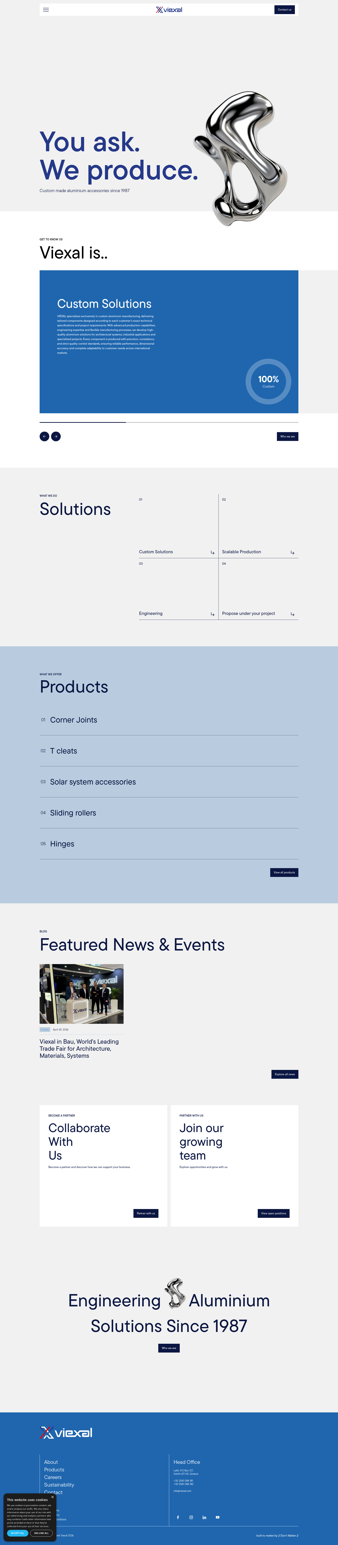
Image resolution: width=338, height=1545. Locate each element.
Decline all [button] (41, 1533)
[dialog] (30, 1517)
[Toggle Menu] (46, 9)
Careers (53, 1477)
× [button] (52, 1497)
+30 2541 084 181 (183, 1481)
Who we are (287, 436)
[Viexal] (169, 10)
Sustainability (59, 1484)
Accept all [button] (17, 1533)
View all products (284, 872)
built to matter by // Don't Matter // (277, 1535)
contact (53, 1492)
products (54, 1469)
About (51, 1462)
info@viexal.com (182, 1491)
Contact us (284, 9)
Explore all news (285, 1074)
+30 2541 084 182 (183, 1484)
